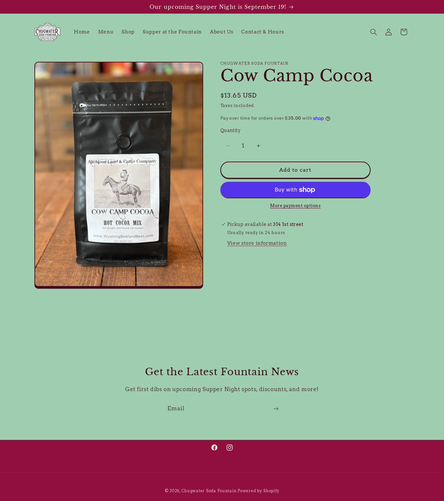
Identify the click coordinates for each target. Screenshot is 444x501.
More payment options (295, 206)
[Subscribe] (275, 408)
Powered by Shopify (258, 491)
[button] (373, 31)
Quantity (230, 130)
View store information (257, 243)
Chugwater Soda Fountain (209, 491)
